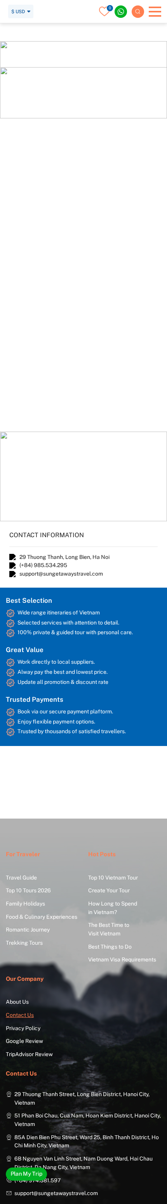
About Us (17, 1002)
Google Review (24, 1041)
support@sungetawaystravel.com (61, 574)
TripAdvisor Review (29, 1054)
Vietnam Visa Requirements (122, 959)
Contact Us (20, 1015)
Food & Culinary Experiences (41, 917)
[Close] (108, 8)
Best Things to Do (110, 947)
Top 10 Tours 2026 (28, 890)
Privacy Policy (23, 1028)
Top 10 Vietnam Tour (113, 877)
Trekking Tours (24, 943)
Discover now (58, 85)
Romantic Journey (28, 929)
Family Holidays (25, 903)
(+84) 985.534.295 (43, 565)
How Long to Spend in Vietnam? (112, 907)
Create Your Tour (109, 890)
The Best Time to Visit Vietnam (108, 929)
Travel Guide (21, 877)
